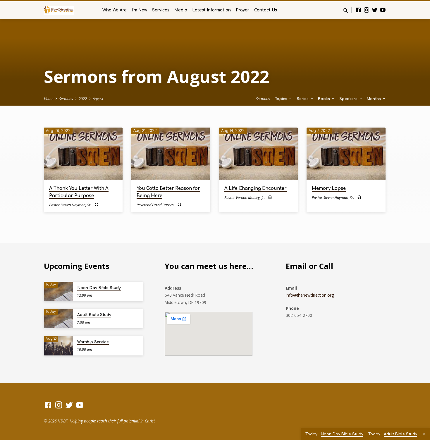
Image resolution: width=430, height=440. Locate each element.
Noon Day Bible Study (99, 288)
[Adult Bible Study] (58, 318)
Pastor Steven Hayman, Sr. (70, 204)
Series (303, 99)
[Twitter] (374, 10)
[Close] (424, 434)
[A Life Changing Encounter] (258, 154)
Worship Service (93, 342)
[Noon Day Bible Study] (58, 291)
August (98, 98)
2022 (83, 98)
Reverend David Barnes (155, 204)
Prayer (242, 10)
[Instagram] (366, 10)
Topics (281, 99)
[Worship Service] (58, 345)
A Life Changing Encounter (255, 188)
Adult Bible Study (94, 315)
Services (160, 10)
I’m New (139, 10)
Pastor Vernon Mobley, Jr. (244, 197)
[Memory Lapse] (346, 154)
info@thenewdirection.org (310, 295)
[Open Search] (346, 10)
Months (374, 99)
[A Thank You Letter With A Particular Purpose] (83, 154)
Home (48, 98)
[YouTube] (383, 10)
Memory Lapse (329, 188)
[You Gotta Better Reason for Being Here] (170, 154)
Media (180, 10)
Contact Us (265, 10)
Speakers (349, 99)
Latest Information (211, 10)
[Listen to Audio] (96, 204)
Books (324, 99)
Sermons (66, 98)
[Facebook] (358, 10)
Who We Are (114, 10)
